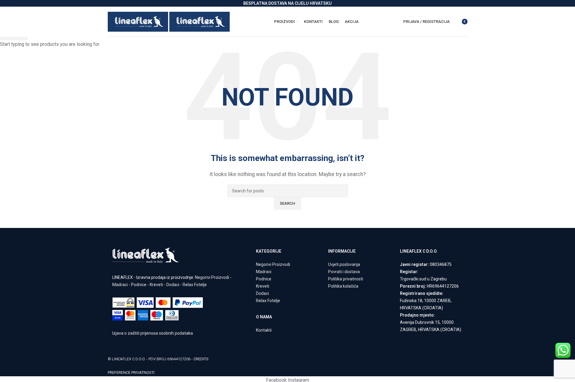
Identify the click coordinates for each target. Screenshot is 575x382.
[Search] (456, 22)
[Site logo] (138, 21)
